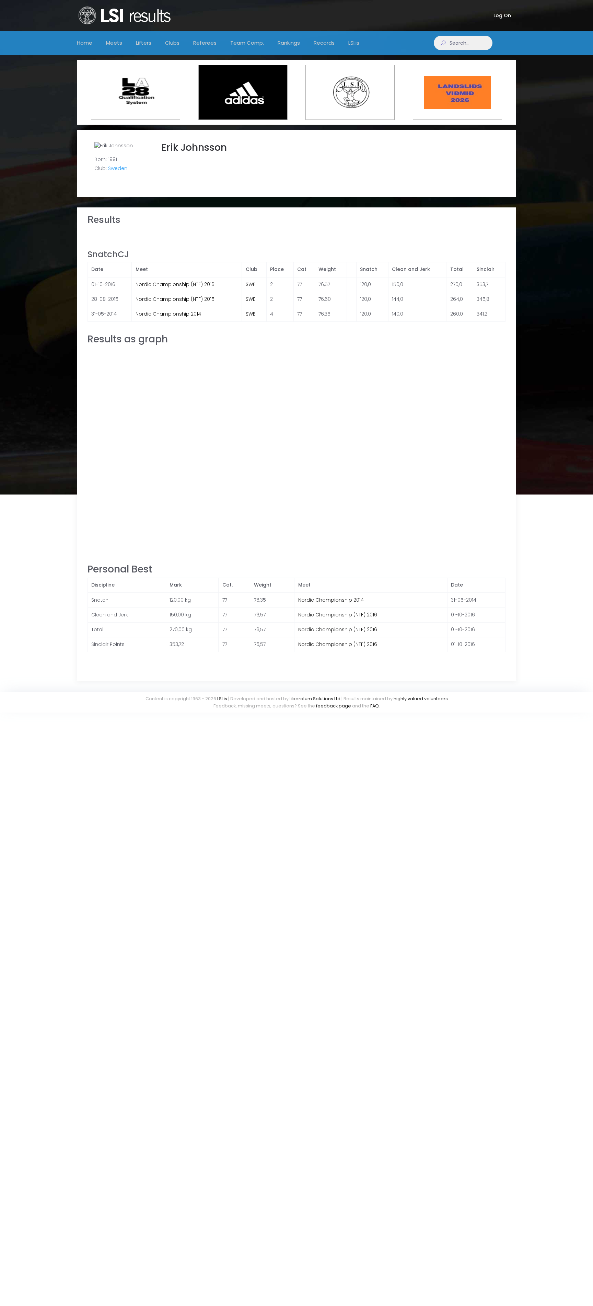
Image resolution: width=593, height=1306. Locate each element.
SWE (250, 284)
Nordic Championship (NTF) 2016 (175, 284)
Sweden (117, 168)
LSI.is (222, 699)
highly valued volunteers (421, 699)
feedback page (333, 706)
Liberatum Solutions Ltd (315, 699)
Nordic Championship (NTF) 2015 (175, 299)
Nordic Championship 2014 (168, 313)
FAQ (374, 706)
